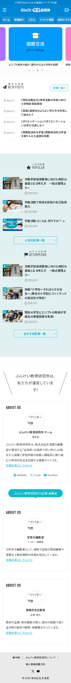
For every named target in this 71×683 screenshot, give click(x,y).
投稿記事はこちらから (19, 465)
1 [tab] (29, 70)
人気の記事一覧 (35, 240)
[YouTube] (50, 475)
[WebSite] (19, 475)
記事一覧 (58, 88)
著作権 (16, 657)
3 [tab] (38, 70)
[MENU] (4, 10)
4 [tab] (42, 70)
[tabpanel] (35, 47)
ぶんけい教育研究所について (40, 657)
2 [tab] (33, 70)
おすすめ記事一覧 (35, 333)
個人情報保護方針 (35, 664)
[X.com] (35, 475)
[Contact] (66, 10)
